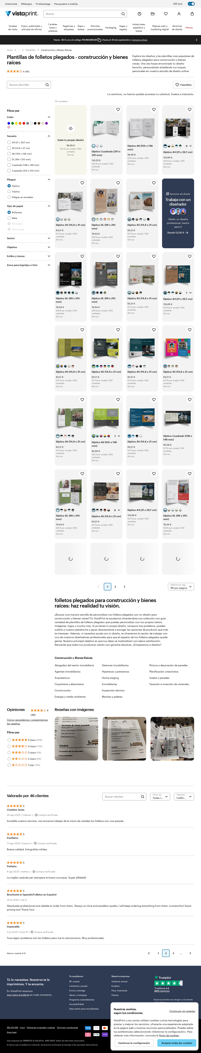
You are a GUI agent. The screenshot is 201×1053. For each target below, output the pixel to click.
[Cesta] (192, 14)
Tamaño (11, 135)
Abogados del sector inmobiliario (74, 665)
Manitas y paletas (112, 696)
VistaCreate (11, 4)
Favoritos (186, 84)
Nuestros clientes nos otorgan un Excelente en (173, 1000)
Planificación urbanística (163, 671)
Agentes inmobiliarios (68, 671)
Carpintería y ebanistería (69, 684)
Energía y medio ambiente (70, 696)
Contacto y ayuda (78, 986)
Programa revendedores (81, 999)
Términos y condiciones (67, 1027)
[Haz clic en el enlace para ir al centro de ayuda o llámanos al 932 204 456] (139, 14)
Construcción (63, 690)
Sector (11, 238)
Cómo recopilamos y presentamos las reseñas (27, 721)
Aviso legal (11, 1032)
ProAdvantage (43, 4)
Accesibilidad (76, 1004)
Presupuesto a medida (66, 4)
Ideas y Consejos (78, 995)
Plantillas (30, 50)
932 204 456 (12, 1027)
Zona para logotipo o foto (22, 264)
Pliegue (11, 179)
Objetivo (12, 247)
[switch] (186, 4)
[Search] (142, 796)
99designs (26, 4)
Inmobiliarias (109, 684)
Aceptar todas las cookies (177, 1042)
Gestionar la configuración (134, 1042)
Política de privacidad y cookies (41, 1027)
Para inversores (119, 990)
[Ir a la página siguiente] (190, 953)
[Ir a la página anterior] (149, 953)
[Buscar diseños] (47, 85)
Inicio (10, 50)
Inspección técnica (113, 690)
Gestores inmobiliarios (115, 665)
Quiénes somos (119, 981)
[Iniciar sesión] (179, 14)
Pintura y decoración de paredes (168, 665)
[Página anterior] (98, 586)
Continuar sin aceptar (182, 1011)
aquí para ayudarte (18, 994)
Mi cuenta (74, 981)
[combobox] (83, 14)
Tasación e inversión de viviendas (169, 684)
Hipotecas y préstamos (115, 671)
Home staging (110, 677)
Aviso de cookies (169, 1035)
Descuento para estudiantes (84, 1008)
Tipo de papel (15, 205)
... (19, 50)
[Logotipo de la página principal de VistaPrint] (21, 13)
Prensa (114, 995)
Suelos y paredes (159, 677)
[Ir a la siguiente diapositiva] (196, 40)
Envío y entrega (77, 990)
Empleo (115, 986)
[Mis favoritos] (166, 14)
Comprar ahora (139, 39)
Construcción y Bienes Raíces (56, 50)
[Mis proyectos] (152, 14)
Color (10, 116)
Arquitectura (62, 677)
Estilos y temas (16, 256)
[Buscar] (123, 14)
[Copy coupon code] (99, 40)
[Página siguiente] (124, 586)
